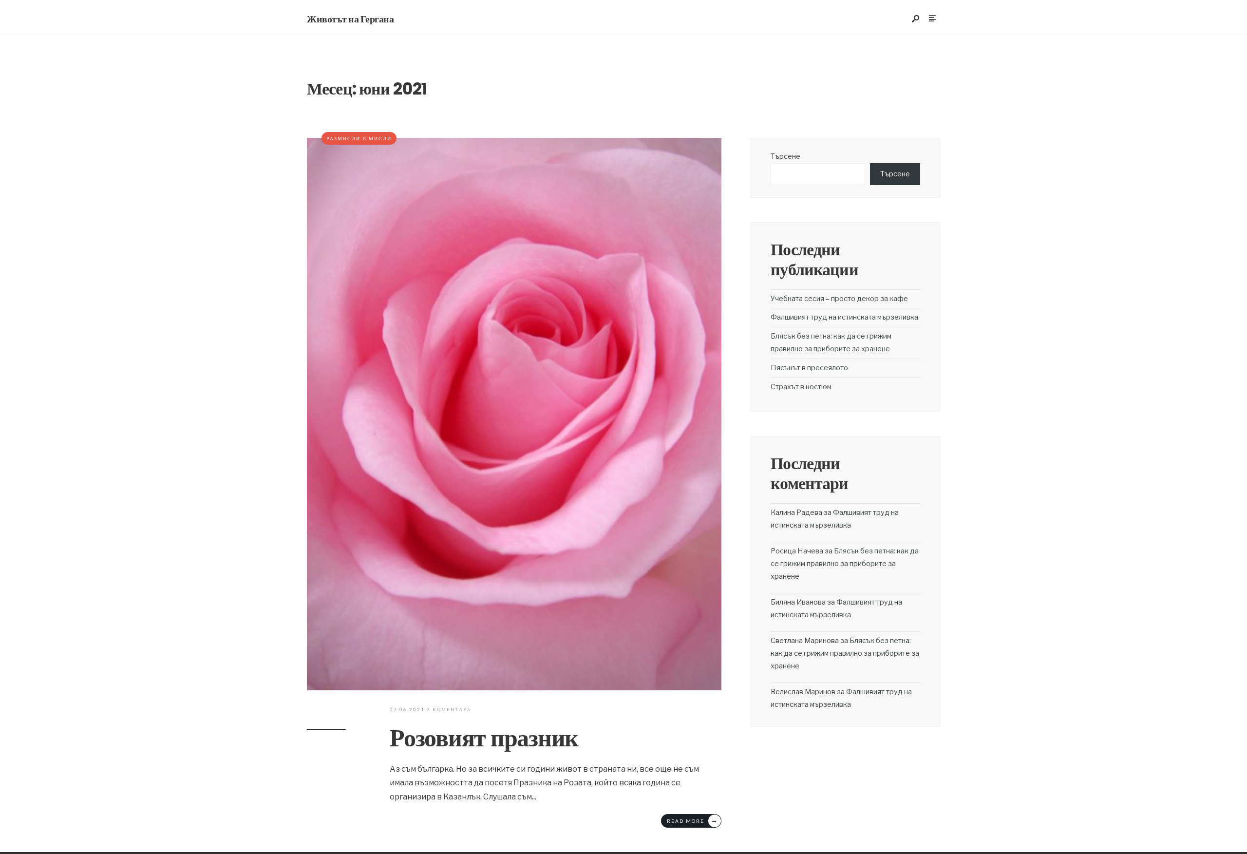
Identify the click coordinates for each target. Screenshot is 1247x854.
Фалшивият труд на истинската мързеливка (844, 317)
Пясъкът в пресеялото (809, 367)
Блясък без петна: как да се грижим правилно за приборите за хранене (845, 564)
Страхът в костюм (801, 386)
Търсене (785, 156)
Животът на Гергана (350, 19)
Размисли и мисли (359, 138)
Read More (692, 820)
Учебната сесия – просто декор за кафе (839, 298)
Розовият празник (484, 738)
